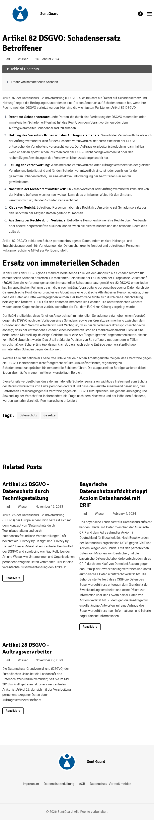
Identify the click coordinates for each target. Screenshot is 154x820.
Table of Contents (24, 69)
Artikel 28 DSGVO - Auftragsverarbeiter (27, 648)
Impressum (31, 783)
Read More (13, 578)
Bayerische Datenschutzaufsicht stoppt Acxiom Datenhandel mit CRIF (113, 494)
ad (8, 59)
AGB (82, 783)
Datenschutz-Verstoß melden (110, 783)
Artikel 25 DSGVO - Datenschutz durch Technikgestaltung (25, 491)
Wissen (23, 59)
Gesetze (50, 415)
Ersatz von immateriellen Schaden (34, 82)
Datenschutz (28, 415)
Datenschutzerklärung (59, 783)
